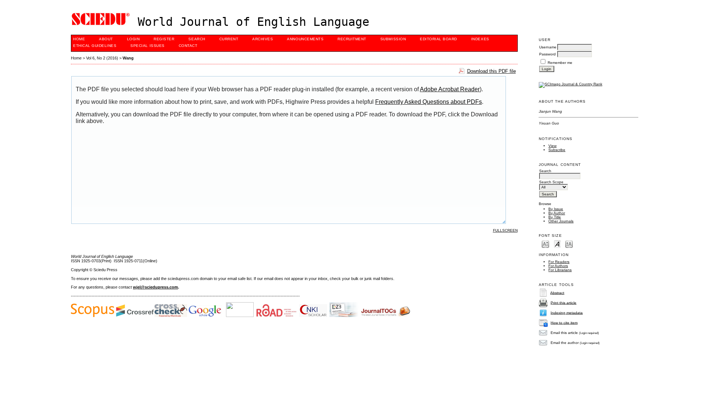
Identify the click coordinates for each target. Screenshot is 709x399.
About (106, 39)
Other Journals (560, 221)
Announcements (305, 39)
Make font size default (557, 243)
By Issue (555, 209)
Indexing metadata (567, 312)
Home (79, 39)
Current (229, 39)
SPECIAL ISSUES (147, 46)
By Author (556, 213)
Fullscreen (505, 230)
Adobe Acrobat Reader (450, 89)
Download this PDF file (491, 71)
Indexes (480, 39)
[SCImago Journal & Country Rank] (570, 84)
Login (133, 39)
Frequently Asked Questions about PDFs (428, 102)
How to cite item (564, 322)
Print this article (563, 302)
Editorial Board (438, 39)
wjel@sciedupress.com (155, 287)
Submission (393, 39)
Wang (128, 58)
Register (164, 39)
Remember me (560, 63)
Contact (188, 46)
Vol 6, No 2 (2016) (102, 58)
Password (547, 54)
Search (196, 39)
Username (547, 47)
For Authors (558, 266)
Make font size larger (569, 243)
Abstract (557, 292)
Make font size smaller (545, 243)
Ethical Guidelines (94, 46)
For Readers (558, 262)
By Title (554, 217)
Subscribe (556, 150)
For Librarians (560, 270)
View (552, 146)
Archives (262, 39)
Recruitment (352, 39)
